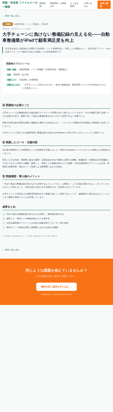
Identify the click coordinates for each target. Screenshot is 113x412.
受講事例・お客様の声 (58, 4)
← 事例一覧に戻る (10, 16)
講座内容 (42, 4)
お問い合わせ (88, 4)
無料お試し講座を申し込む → (56, 286)
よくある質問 (74, 4)
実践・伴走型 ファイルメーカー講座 (20, 4)
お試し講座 (104, 4)
